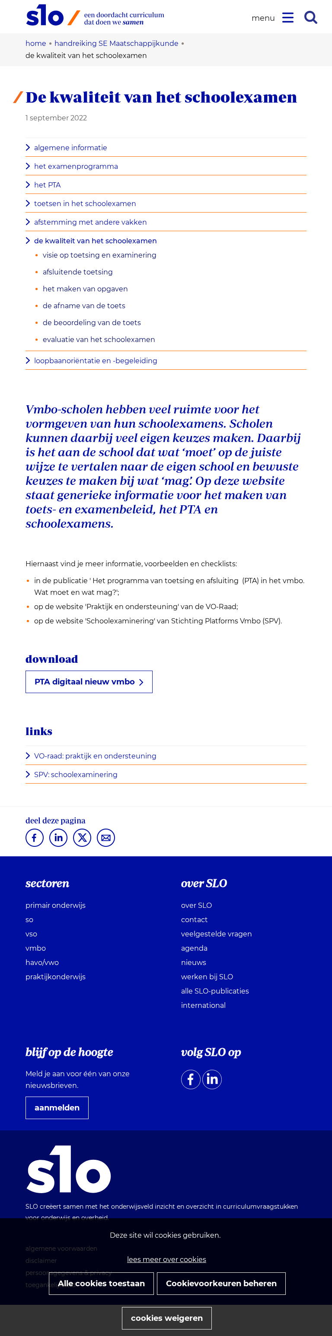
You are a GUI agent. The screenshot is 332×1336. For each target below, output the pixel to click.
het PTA (47, 185)
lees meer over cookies (166, 1259)
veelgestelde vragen (216, 934)
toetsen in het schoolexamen (85, 204)
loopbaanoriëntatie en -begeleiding (95, 361)
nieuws (193, 962)
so (29, 920)
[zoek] (310, 17)
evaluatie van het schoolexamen (99, 340)
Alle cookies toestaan (101, 1283)
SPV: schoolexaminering (78, 775)
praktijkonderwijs (56, 977)
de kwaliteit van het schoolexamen (95, 241)
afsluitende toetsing (78, 272)
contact (194, 920)
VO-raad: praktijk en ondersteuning (98, 757)
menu (265, 18)
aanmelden (60, 1111)
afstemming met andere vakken (90, 222)
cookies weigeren (167, 1318)
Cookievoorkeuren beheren (221, 1283)
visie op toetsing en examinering (99, 255)
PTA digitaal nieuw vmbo (85, 682)
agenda (194, 948)
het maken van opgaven (85, 289)
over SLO (196, 905)
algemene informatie (70, 148)
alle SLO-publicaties (215, 991)
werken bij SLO (207, 977)
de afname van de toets (84, 306)
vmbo (36, 948)
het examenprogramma (76, 166)
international (203, 1005)
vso (31, 934)
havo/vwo (42, 962)
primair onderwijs (56, 905)
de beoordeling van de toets (92, 323)
